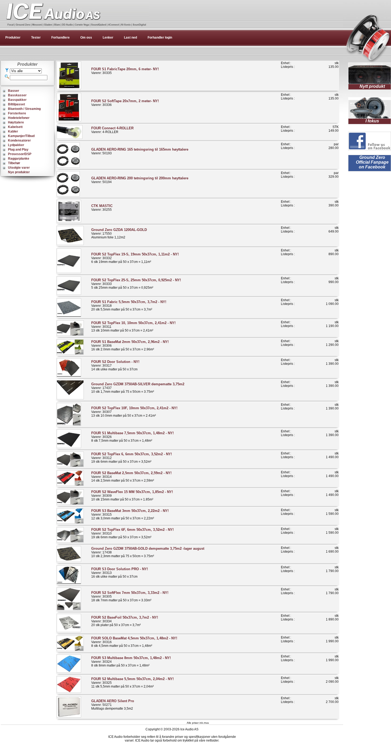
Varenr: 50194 (139, 180)
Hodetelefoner (19, 118)
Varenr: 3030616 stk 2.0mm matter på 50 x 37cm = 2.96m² (130, 345)
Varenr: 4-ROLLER (112, 130)
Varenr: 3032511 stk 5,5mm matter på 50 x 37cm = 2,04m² (132, 682)
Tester (36, 37)
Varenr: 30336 (125, 103)
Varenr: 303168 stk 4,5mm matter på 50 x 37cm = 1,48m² (134, 642)
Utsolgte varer (19, 167)
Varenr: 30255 (102, 208)
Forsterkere (17, 113)
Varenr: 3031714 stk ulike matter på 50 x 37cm (115, 365)
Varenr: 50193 (139, 151)
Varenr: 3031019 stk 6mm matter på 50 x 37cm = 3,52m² (132, 533)
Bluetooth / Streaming (24, 109)
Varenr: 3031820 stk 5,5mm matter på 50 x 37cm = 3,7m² (128, 305)
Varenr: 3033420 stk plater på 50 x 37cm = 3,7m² (124, 621)
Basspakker (17, 100)
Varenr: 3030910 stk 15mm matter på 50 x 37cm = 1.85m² (132, 495)
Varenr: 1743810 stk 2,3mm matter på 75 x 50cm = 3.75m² (147, 552)
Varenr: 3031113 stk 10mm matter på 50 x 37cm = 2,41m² (133, 326)
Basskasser (17, 95)
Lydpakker (16, 145)
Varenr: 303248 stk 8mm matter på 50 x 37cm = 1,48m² (131, 661)
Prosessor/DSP (19, 154)
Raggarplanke (18, 158)
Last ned (130, 37)
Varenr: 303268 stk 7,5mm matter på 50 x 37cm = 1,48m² (132, 436)
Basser (13, 91)
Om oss (86, 37)
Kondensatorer (19, 140)
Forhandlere (60, 37)
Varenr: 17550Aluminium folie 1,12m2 (119, 233)
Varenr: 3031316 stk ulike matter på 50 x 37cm (119, 572)
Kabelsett (15, 127)
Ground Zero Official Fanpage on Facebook (372, 162)
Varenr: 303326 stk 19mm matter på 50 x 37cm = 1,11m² (135, 258)
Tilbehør (14, 163)
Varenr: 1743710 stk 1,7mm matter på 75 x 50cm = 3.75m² (137, 388)
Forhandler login (160, 37)
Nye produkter (19, 172)
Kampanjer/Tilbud (21, 136)
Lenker (108, 37)
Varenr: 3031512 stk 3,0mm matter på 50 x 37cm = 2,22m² (130, 514)
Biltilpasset (16, 104)
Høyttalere (16, 122)
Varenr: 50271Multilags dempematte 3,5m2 (112, 704)
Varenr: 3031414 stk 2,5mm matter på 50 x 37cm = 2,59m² (131, 476)
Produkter (12, 37)
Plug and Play (18, 149)
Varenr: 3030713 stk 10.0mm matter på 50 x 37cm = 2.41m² (134, 411)
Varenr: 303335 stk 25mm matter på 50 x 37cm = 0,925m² (136, 283)
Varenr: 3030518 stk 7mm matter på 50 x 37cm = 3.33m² (129, 596)
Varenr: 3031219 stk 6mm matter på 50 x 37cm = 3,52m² (131, 457)
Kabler (13, 131)
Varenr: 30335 (125, 71)
